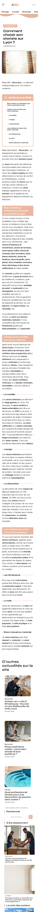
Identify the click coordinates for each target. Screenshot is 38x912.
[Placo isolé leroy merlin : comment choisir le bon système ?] (18, 731)
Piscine (7, 790)
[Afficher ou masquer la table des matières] (32, 98)
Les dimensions (14, 134)
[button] (31, 807)
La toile (11, 138)
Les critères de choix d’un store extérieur (17, 129)
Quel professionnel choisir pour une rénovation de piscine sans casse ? (18, 796)
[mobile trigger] (4, 4)
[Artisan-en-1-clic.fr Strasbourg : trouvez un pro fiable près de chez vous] (18, 685)
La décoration (14, 124)
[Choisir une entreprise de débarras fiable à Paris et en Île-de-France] (19, 840)
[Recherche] (28, 4)
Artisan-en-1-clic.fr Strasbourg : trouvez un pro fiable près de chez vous (17, 705)
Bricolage (9, 699)
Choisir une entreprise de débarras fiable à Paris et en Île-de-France (19, 860)
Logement (10, 26)
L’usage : (12, 119)
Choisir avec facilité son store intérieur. (16, 110)
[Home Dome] (15, 4)
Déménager (8, 856)
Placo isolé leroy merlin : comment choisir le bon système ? (15, 750)
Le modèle (13, 115)
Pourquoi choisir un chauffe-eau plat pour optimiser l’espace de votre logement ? (19, 899)
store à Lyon (7, 347)
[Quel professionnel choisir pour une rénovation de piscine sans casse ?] (18, 776)
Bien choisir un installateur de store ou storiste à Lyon (18, 104)
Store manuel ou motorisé (18, 142)
